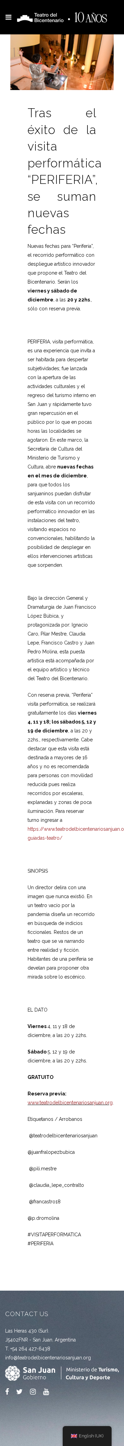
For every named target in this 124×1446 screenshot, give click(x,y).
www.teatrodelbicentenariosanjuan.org (70, 1102)
